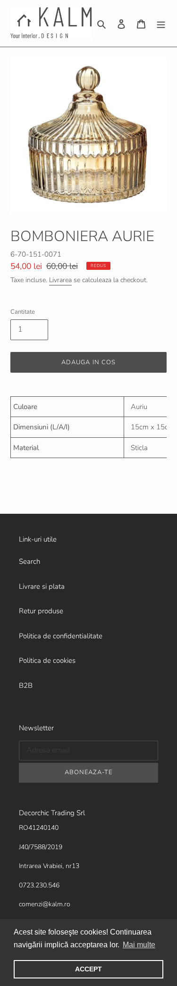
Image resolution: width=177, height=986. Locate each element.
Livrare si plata (42, 586)
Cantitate (22, 312)
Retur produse (41, 611)
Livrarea (60, 280)
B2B (26, 685)
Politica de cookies (47, 660)
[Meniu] (161, 23)
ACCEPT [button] (88, 969)
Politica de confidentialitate (60, 636)
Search (29, 561)
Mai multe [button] (139, 945)
